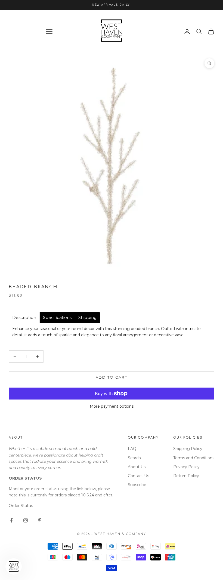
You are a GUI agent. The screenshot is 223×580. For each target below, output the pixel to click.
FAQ (132, 448)
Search (134, 457)
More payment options (112, 406)
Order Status (21, 505)
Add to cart (112, 377)
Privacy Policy (186, 466)
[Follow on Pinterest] (39, 520)
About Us (136, 466)
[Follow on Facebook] (11, 520)
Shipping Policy (187, 448)
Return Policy (186, 475)
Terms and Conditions (193, 457)
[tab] (24, 317)
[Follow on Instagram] (25, 520)
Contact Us (138, 475)
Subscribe (137, 484)
